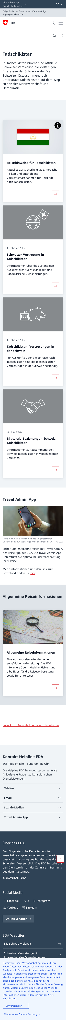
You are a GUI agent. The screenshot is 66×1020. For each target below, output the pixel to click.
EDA (13, 23)
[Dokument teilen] (61, 35)
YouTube (12, 907)
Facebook (13, 901)
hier (32, 573)
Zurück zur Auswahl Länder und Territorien (31, 725)
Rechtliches (9, 998)
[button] (60, 859)
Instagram (43, 901)
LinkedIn (31, 907)
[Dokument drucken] (54, 35)
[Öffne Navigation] (61, 22)
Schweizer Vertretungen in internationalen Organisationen (24, 955)
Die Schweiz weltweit (17, 943)
